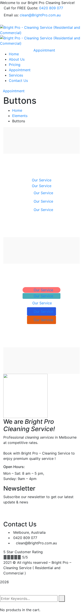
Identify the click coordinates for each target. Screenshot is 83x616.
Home (17, 110)
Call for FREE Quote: (21, 8)
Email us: (11, 15)
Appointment (14, 91)
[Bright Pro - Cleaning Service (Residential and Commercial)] (41, 29)
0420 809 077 (51, 8)
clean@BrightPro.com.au (40, 15)
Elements (19, 115)
